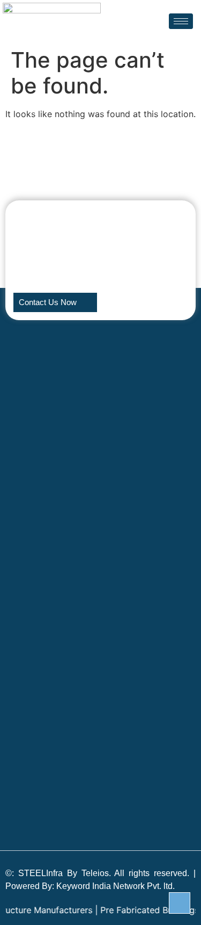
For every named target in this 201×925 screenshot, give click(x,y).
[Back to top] (179, 903)
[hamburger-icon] (181, 21)
